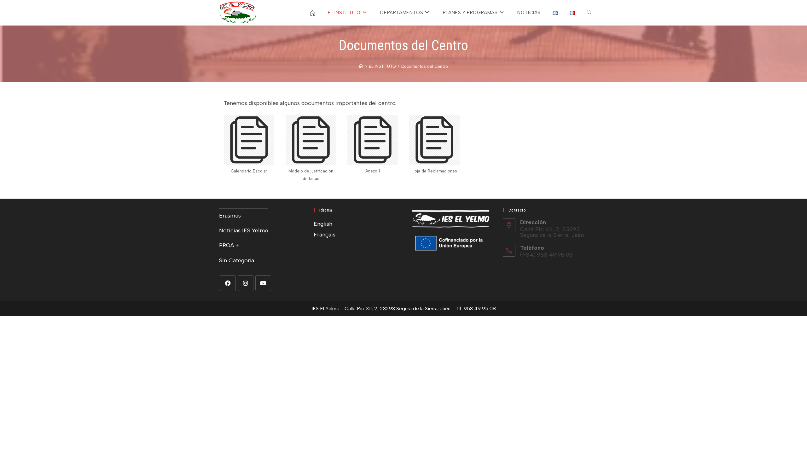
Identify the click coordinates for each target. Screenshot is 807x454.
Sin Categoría (236, 260)
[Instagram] (245, 283)
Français (324, 234)
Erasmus (230, 215)
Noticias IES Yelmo (243, 230)
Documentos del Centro (424, 66)
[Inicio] (361, 66)
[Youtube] (263, 283)
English (323, 223)
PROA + (229, 245)
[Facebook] (228, 283)
